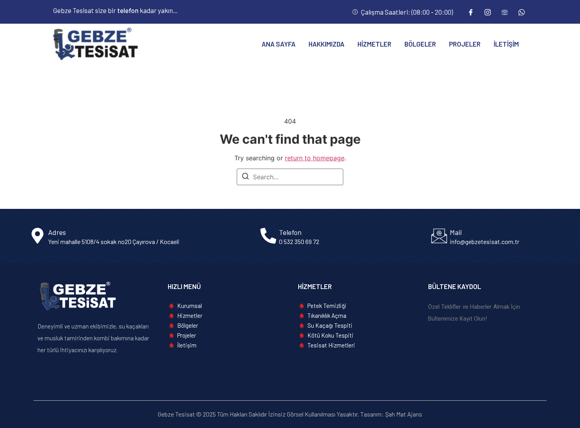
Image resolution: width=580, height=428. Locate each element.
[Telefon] (505, 12)
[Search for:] (290, 177)
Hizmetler (374, 44)
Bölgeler (420, 44)
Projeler (465, 44)
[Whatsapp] (522, 12)
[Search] (245, 177)
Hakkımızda (326, 44)
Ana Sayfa (279, 44)
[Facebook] (471, 12)
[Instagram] (488, 12)
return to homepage (314, 158)
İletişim (506, 44)
